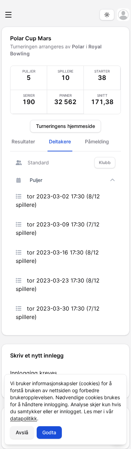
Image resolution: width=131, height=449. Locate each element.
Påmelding (97, 141)
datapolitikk (23, 418)
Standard (38, 162)
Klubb (105, 162)
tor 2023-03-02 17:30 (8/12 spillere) (58, 200)
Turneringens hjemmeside (65, 126)
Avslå (22, 432)
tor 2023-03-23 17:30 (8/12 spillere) (58, 284)
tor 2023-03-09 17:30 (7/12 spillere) (58, 228)
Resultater (23, 141)
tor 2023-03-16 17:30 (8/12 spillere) (57, 256)
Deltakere (60, 141)
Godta (49, 432)
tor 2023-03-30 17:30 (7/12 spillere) (58, 312)
